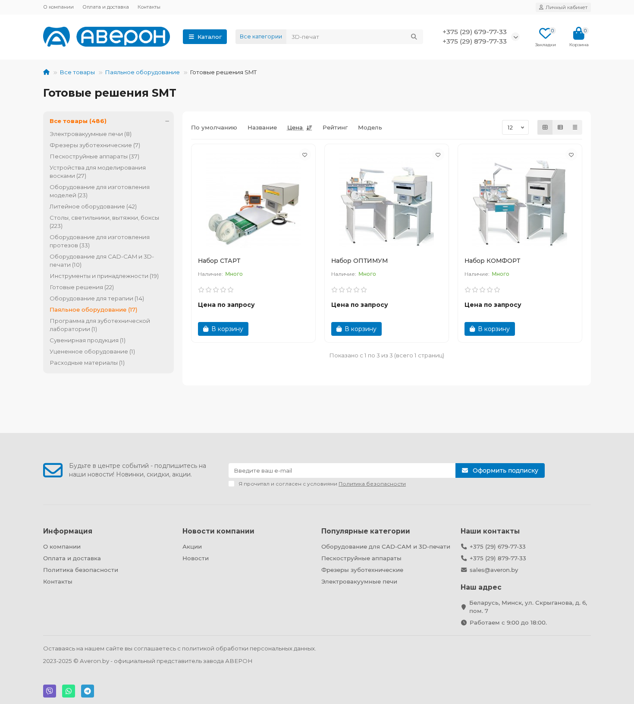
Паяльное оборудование (142, 72)
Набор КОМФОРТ (492, 261)
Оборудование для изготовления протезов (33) (100, 241)
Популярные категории (365, 531)
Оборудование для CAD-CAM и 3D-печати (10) (102, 260)
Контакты (149, 7)
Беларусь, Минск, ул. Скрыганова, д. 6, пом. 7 (528, 606)
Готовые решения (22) (82, 287)
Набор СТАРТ (219, 261)
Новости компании (218, 531)
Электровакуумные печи (359, 581)
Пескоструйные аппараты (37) (94, 156)
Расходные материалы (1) (87, 362)
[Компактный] (575, 127)
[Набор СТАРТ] (253, 200)
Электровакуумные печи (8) (91, 133)
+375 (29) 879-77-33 (498, 558)
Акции (192, 546)
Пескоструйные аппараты (361, 558)
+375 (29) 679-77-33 (498, 546)
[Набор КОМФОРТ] (520, 200)
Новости (195, 558)
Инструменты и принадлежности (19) (104, 275)
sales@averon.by (494, 569)
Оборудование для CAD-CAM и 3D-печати (385, 546)
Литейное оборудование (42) (93, 206)
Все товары (77, 72)
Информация (67, 531)
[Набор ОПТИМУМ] (386, 200)
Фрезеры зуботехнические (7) (95, 145)
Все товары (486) (78, 120)
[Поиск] (414, 37)
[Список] (560, 127)
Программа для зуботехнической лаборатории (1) (100, 324)
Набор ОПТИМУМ (359, 261)
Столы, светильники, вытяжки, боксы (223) (104, 221)
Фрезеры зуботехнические (362, 569)
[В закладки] (305, 154)
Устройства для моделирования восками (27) (98, 171)
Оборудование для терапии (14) (97, 298)
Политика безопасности (80, 569)
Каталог (210, 36)
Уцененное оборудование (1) (92, 351)
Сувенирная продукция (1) (88, 340)
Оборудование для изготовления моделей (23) (100, 191)
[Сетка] (545, 127)
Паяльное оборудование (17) (94, 309)
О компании (58, 7)
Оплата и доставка (105, 7)
